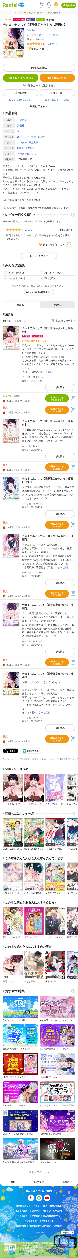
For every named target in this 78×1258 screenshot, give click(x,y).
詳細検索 (65, 1181)
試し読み (60, 387)
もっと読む (47, 371)
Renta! (6, 759)
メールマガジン (56, 1210)
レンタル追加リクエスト (21, 99)
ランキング (38, 1181)
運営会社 (58, 1225)
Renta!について (23, 1205)
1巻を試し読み (39, 67)
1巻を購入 (57, 78)
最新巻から (20, 321)
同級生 (41, 136)
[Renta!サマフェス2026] (20, 5)
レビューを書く (39, 48)
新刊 (13, 1181)
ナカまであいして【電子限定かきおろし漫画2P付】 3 (47, 480)
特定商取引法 (31, 1220)
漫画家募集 (21, 1225)
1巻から (7, 321)
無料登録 (70, 5)
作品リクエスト (22, 1210)
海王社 (20, 125)
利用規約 (36, 1215)
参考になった (50, 244)
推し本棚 (22, 92)
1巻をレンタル (21, 78)
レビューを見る (37, 255)
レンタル (22, 142)
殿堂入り (33, 142)
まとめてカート (64, 320)
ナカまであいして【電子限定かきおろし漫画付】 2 (47, 422)
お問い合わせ (56, 1205)
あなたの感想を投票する (38, 292)
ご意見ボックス (39, 1210)
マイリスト (58, 92)
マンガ (20, 131)
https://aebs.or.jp (25, 1253)
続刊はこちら (37, 106)
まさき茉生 (29, 981)
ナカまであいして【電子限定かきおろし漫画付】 (47, 329)
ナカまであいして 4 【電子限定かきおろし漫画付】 (47, 537)
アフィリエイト (22, 1215)
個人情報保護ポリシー (53, 1215)
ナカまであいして (26, 153)
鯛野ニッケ (8, 981)
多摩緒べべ (50, 981)
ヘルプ (37, 1205)
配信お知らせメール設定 (57, 99)
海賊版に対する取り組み (40, 1225)
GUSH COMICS (25, 148)
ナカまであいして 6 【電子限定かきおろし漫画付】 (47, 675)
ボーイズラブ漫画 (48, 34)
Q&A (44, 1205)
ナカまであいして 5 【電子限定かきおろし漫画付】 (47, 606)
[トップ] (10, 5)
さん (28, 230)
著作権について (47, 1220)
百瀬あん (31, 30)
